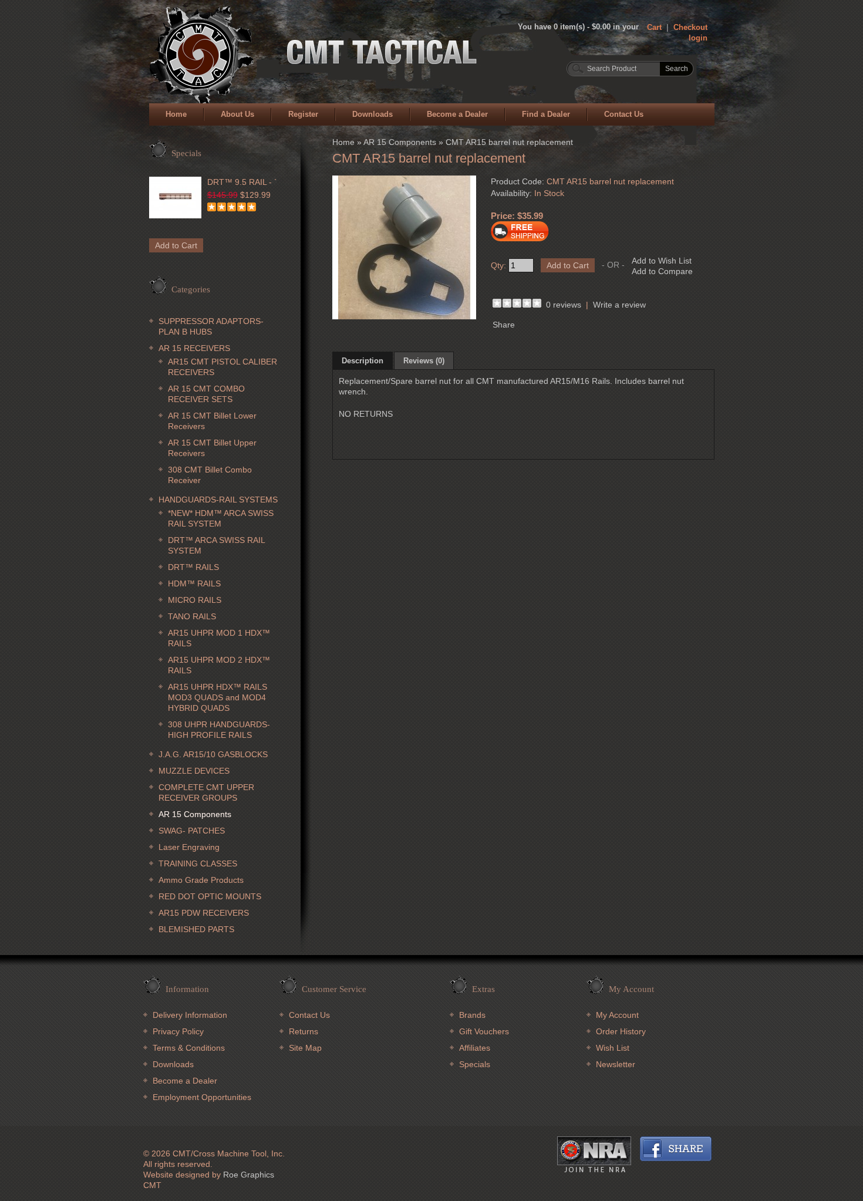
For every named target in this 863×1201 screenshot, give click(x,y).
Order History (621, 1031)
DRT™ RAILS (193, 567)
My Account (617, 1015)
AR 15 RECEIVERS (194, 348)
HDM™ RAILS (194, 583)
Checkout (690, 27)
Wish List (612, 1047)
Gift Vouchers (484, 1031)
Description (362, 360)
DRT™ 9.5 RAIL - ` (242, 182)
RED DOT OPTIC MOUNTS (210, 896)
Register (303, 114)
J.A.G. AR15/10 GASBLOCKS (213, 754)
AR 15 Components (195, 814)
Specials (474, 1064)
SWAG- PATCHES (192, 830)
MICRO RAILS (194, 600)
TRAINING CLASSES (198, 863)
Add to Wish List (662, 260)
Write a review (619, 304)
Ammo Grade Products (201, 880)
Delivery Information (190, 1015)
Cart (654, 27)
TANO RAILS (192, 616)
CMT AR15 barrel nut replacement (509, 142)
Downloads (372, 114)
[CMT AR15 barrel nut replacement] (404, 316)
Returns (303, 1031)
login (698, 37)
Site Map (305, 1047)
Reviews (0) (423, 360)
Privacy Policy (178, 1031)
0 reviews (563, 304)
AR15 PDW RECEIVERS (204, 912)
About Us (237, 114)
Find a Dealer (546, 114)
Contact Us (623, 114)
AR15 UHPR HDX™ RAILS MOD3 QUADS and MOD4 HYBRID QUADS (217, 697)
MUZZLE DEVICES (194, 770)
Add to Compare (662, 271)
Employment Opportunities (202, 1097)
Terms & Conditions (189, 1047)
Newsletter (615, 1064)
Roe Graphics (248, 1174)
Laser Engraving (189, 847)
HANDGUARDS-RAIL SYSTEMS (218, 499)
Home (176, 114)
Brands (472, 1015)
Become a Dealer (457, 114)
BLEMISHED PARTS (196, 929)
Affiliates (474, 1047)
